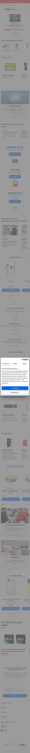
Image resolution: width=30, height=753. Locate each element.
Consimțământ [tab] (5, 363)
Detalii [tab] (15, 363)
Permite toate (15, 388)
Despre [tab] (25, 363)
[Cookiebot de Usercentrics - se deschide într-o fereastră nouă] (22, 360)
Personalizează (14, 392)
